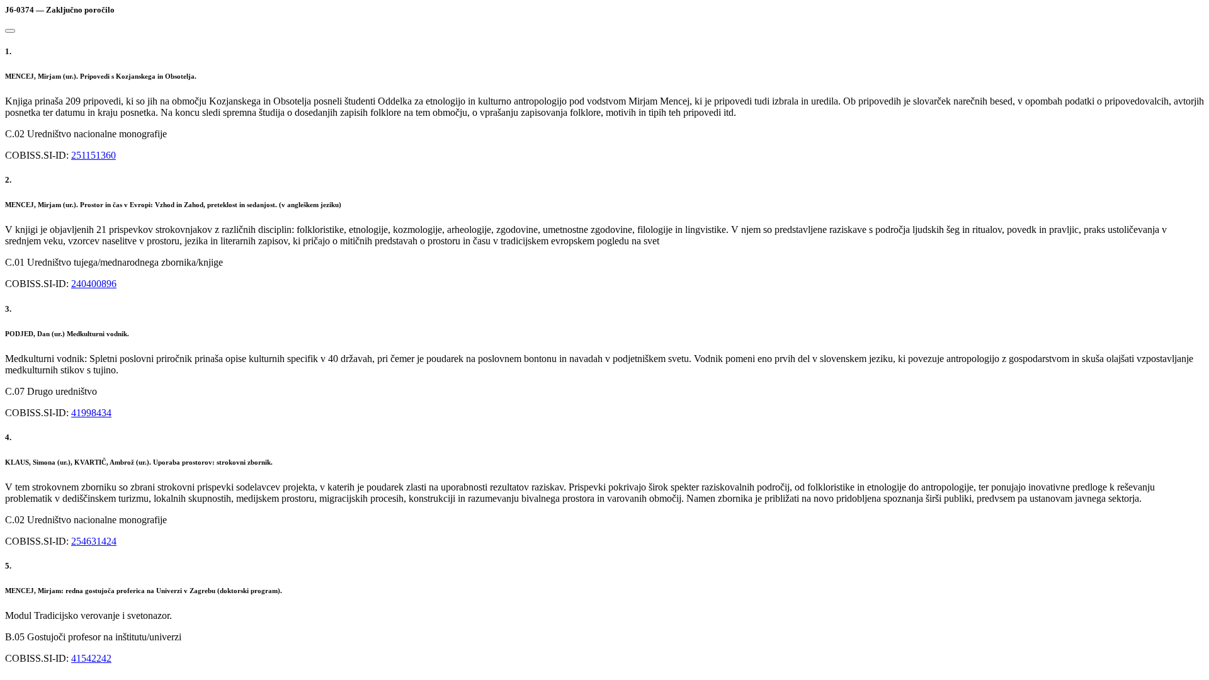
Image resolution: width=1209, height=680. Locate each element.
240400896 (93, 283)
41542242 (91, 658)
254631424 (93, 541)
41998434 (91, 412)
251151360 (93, 155)
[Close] (10, 31)
